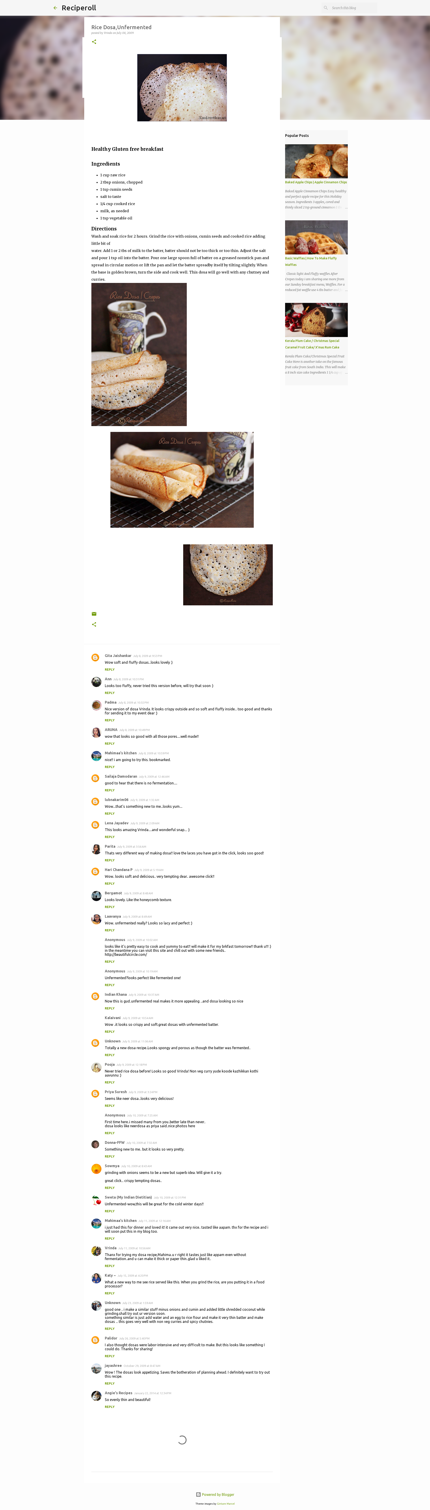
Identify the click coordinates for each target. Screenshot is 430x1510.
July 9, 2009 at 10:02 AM (142, 939)
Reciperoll (79, 8)
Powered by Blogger (217, 1494)
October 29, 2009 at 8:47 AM (142, 1365)
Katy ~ (110, 1275)
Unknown (112, 1041)
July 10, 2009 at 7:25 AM (142, 1115)
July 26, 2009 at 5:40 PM (134, 1338)
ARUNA (111, 730)
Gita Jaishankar (118, 656)
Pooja (110, 1064)
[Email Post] (94, 615)
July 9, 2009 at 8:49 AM (137, 916)
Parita (110, 846)
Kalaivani (113, 1018)
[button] (94, 42)
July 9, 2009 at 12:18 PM (131, 1064)
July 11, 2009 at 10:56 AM (134, 1248)
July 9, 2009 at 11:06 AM (137, 1041)
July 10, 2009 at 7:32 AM (141, 1142)
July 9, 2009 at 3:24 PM (143, 1092)
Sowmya (112, 1166)
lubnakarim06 (116, 800)
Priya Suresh (116, 1092)
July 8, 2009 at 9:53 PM (147, 655)
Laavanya (113, 916)
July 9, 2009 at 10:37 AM (144, 994)
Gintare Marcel (226, 1503)
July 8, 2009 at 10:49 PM (134, 729)
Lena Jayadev (117, 823)
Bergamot (113, 893)
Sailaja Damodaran (121, 776)
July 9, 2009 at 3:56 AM (131, 846)
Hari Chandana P (119, 870)
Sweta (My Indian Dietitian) (128, 1197)
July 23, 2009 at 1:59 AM (137, 1302)
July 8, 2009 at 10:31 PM (128, 679)
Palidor (111, 1338)
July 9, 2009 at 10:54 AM (138, 1018)
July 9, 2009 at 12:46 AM (154, 776)
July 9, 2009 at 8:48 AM (138, 893)
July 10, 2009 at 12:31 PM (170, 1197)
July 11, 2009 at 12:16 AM (154, 1220)
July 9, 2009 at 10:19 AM (142, 971)
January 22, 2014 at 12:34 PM (152, 1393)
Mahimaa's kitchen (121, 753)
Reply (110, 669)
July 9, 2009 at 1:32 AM (144, 799)
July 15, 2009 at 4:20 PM (133, 1275)
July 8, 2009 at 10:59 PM (153, 753)
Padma (110, 702)
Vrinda (110, 1248)
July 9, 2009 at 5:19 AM (148, 869)
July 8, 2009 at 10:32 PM (133, 702)
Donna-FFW (115, 1142)
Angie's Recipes (118, 1393)
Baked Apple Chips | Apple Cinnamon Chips (316, 182)
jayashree (113, 1365)
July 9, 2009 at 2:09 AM (144, 823)
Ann (108, 679)
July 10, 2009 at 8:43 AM (136, 1166)
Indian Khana (116, 994)
